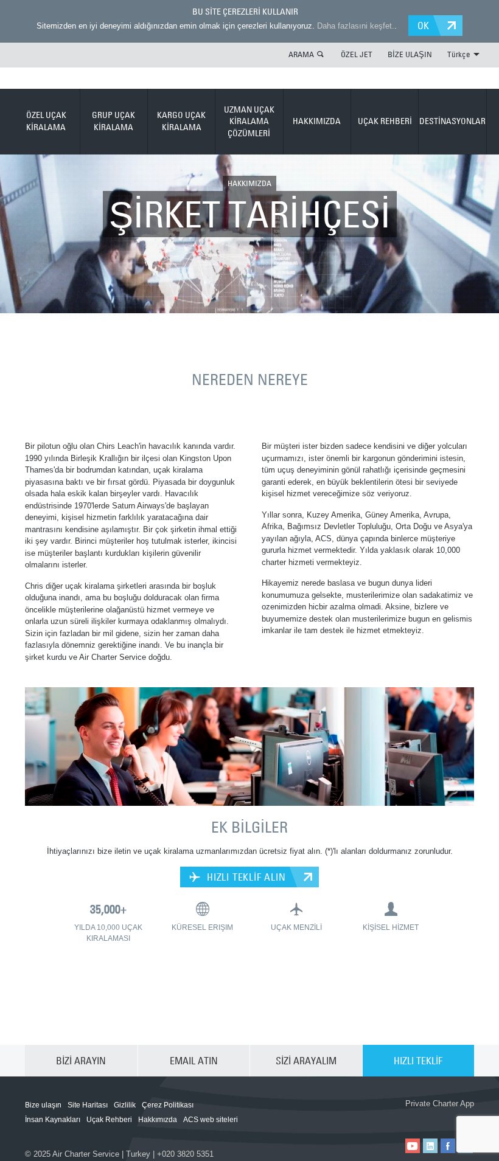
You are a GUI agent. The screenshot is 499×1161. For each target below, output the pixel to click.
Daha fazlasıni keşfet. (355, 25)
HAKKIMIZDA (317, 121)
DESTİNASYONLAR (452, 121)
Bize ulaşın (43, 1105)
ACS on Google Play (440, 1117)
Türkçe (458, 54)
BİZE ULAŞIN (410, 54)
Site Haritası (88, 1105)
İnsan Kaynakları (52, 1119)
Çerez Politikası (168, 1105)
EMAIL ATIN (194, 1061)
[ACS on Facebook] (448, 1145)
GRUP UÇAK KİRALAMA (113, 121)
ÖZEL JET (356, 54)
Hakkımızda (157, 1119)
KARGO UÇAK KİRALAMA (181, 121)
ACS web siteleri (210, 1119)
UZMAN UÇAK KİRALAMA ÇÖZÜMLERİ (249, 121)
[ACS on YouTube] (412, 1145)
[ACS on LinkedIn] (430, 1145)
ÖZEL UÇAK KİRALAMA (46, 121)
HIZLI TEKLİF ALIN (244, 877)
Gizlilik (125, 1105)
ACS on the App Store (367, 1117)
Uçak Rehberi (109, 1119)
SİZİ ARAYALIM (306, 1061)
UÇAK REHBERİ (385, 121)
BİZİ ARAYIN (81, 1061)
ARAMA (301, 54)
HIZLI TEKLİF (418, 1061)
